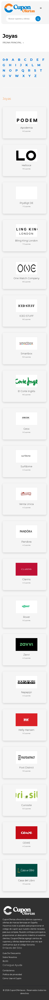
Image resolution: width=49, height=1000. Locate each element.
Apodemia (26, 129)
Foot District (26, 769)
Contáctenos (8, 970)
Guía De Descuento (12, 953)
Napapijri (26, 694)
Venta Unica (26, 505)
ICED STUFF (26, 317)
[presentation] (23, 18)
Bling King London (26, 242)
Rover (26, 618)
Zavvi (26, 656)
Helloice (26, 167)
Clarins (26, 581)
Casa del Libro (26, 882)
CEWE (26, 844)
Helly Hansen (26, 731)
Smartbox (26, 355)
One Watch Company (26, 280)
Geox (26, 430)
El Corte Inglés (26, 393)
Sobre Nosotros (10, 957)
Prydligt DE (26, 204)
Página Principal (12, 42)
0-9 (5, 60)
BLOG (5, 961)
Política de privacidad (12, 974)
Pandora (26, 543)
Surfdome (26, 468)
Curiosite (26, 807)
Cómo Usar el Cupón (12, 978)
